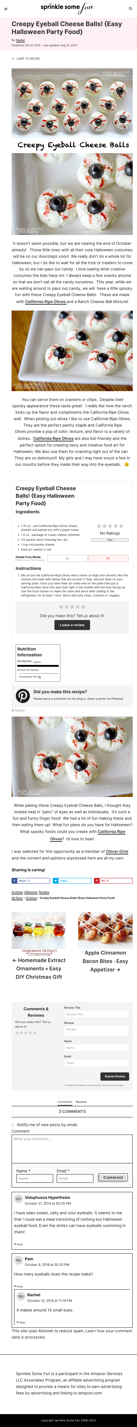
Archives (17, 892)
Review (69, 1023)
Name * (23, 1171)
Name (68, 1041)
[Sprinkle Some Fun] (68, 9)
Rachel (20, 40)
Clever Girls (117, 851)
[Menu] (6, 8)
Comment (21, 1131)
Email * (63, 1171)
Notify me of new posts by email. (47, 1124)
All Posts (17, 898)
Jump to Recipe (27, 58)
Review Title (72, 1007)
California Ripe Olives (46, 301)
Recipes (44, 892)
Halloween (31, 892)
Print (110, 540)
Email (67, 1056)
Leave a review (72, 625)
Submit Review (115, 1076)
